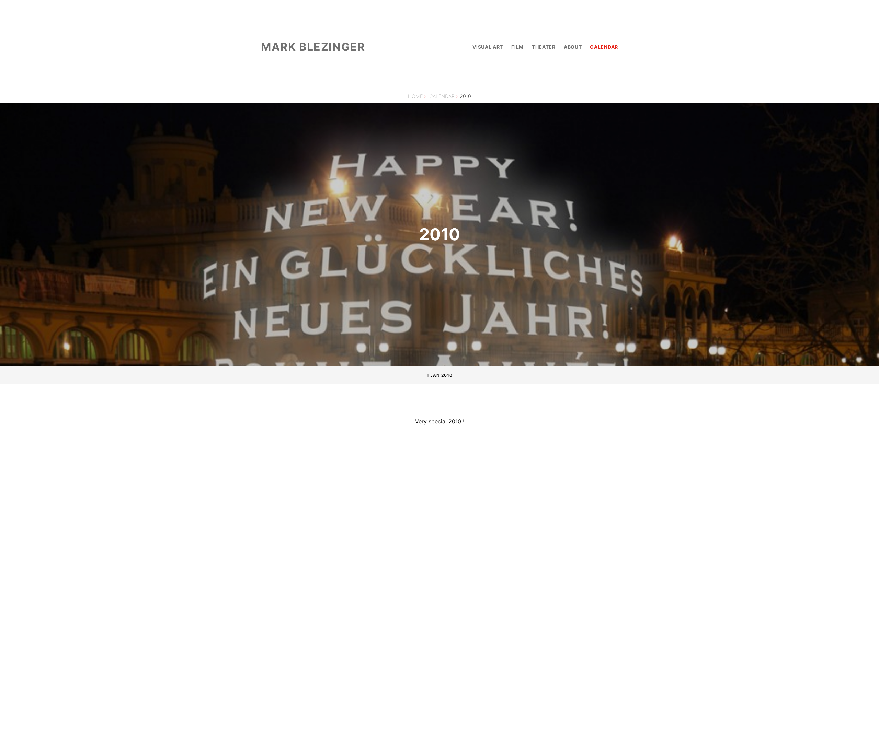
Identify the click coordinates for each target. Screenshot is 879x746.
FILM (517, 47)
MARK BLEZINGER (313, 47)
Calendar (442, 96)
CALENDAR (604, 47)
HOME (415, 96)
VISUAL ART (487, 47)
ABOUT (573, 47)
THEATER (544, 47)
